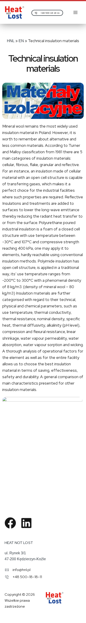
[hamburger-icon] (75, 12)
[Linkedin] (26, 523)
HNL (10, 41)
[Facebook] (10, 523)
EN (21, 41)
